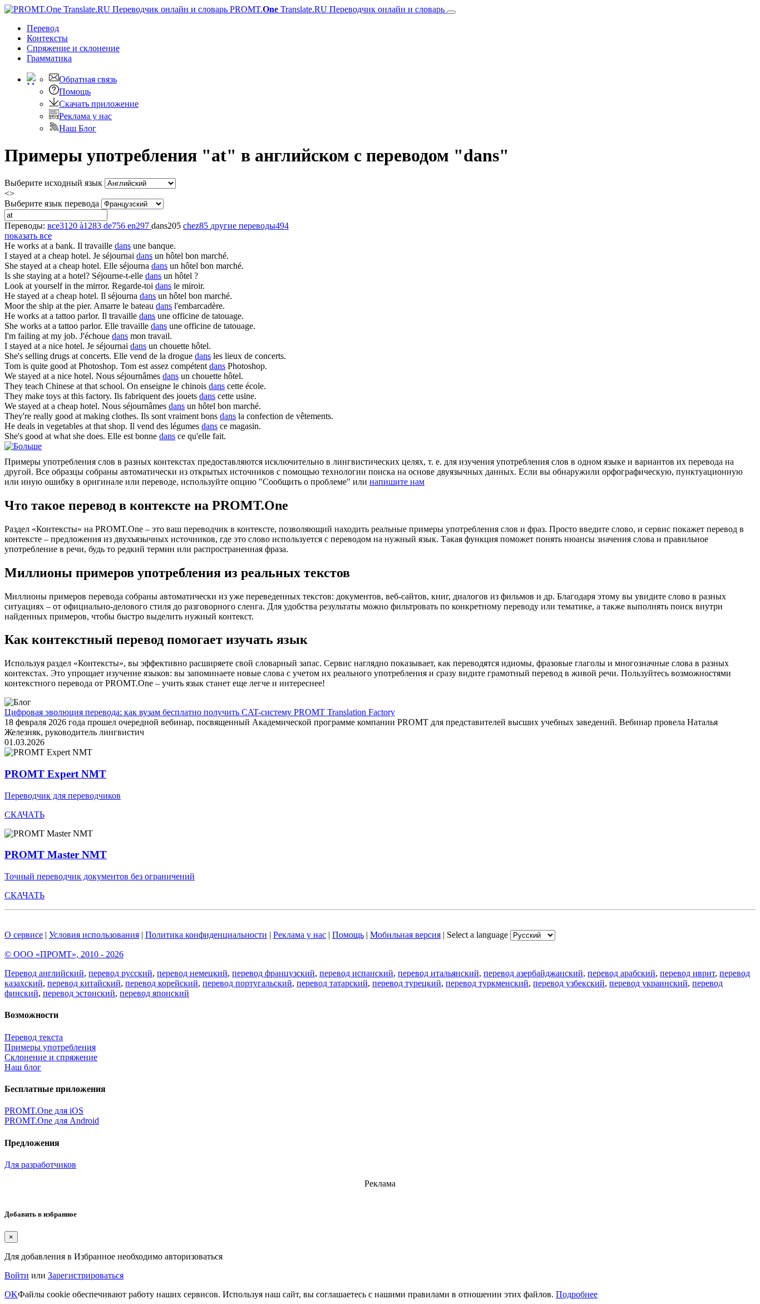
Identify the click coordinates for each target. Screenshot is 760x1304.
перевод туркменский (487, 983)
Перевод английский (44, 973)
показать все (28, 235)
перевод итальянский (438, 973)
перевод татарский (332, 983)
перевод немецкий (192, 973)
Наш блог (22, 1067)
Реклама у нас (85, 116)
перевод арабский (621, 973)
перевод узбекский (569, 983)
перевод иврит (687, 973)
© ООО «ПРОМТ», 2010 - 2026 (64, 954)
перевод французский (273, 973)
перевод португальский (247, 983)
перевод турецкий (406, 983)
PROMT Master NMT (55, 854)
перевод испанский (356, 973)
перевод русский (120, 973)
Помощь (75, 91)
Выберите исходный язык (53, 183)
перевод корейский (161, 983)
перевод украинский (648, 983)
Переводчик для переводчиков (62, 795)
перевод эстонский (79, 993)
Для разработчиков (40, 1164)
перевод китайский (84, 983)
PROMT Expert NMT (55, 774)
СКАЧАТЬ (24, 814)
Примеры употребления (50, 1047)
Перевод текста (33, 1037)
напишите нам (397, 481)
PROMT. (336, 9)
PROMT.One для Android (51, 1120)
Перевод (43, 28)
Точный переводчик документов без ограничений (99, 876)
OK (11, 1294)
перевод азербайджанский (533, 973)
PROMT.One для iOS (43, 1110)
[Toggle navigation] (451, 12)
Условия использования (94, 934)
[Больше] (23, 446)
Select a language (477, 934)
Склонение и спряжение (50, 1057)
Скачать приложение (99, 104)
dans (123, 245)
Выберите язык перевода (51, 203)
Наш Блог (77, 128)
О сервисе (23, 934)
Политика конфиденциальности (206, 934)
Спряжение (73, 48)
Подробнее (577, 1294)
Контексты (47, 38)
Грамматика (49, 58)
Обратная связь (88, 79)
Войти (16, 1275)
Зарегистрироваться (86, 1275)
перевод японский (154, 993)
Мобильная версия (405, 934)
